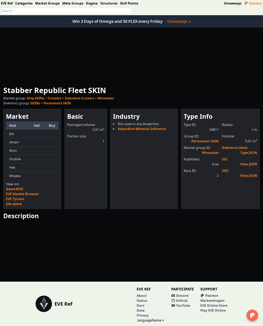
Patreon (255, 3)
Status (142, 300)
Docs (140, 305)
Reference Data (234, 147)
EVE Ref (7, 3)
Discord (181, 295)
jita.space (14, 204)
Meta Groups (72, 3)
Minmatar (106, 98)
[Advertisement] (131, 56)
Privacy (143, 315)
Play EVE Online (213, 310)
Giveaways (233, 3)
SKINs (35, 103)
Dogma (92, 3)
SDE (225, 170)
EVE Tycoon (15, 199)
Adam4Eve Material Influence (142, 129)
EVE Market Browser (22, 194)
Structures (109, 3)
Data (141, 310)
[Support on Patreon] (252, 315)
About (142, 295)
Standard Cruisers (79, 98)
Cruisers (54, 98)
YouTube (182, 305)
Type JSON (248, 152)
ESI (224, 159)
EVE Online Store (213, 305)
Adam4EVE (14, 189)
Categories (24, 3)
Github (181, 300)
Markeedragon (212, 300)
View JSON (248, 164)
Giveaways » (179, 21)
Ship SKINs (35, 98)
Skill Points (129, 3)
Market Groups (47, 3)
